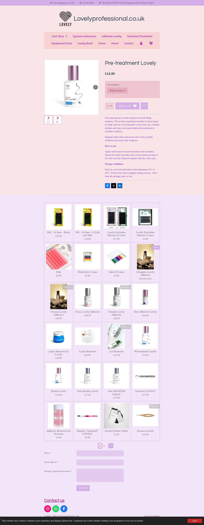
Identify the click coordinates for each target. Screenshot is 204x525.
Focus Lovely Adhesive (87, 311)
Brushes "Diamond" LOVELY (87, 432)
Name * (47, 453)
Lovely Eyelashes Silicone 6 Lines (145, 234)
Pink (58, 272)
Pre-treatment (113, 84)
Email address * (51, 462)
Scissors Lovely (145, 430)
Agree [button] (194, 521)
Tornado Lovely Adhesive (116, 313)
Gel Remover (116, 351)
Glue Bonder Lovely (87, 391)
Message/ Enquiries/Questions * (58, 471)
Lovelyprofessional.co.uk (109, 18)
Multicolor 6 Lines (87, 272)
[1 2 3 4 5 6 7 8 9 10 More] (109, 105)
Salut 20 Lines (116, 272)
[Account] (141, 43)
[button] (48, 120)
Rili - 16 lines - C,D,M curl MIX (88, 234)
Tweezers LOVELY (145, 391)
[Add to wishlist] (144, 105)
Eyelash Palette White (116, 430)
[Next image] (95, 87)
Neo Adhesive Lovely (145, 311)
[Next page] (110, 445)
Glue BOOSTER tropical (116, 392)
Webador (156, 516)
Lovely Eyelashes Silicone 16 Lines (116, 234)
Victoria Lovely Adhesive (58, 313)
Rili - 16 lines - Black (58, 232)
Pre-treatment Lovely (145, 351)
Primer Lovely (58, 391)
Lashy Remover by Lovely (59, 353)
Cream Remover (87, 351)
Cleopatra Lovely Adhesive (145, 273)
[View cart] (151, 43)
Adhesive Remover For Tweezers (58, 432)
